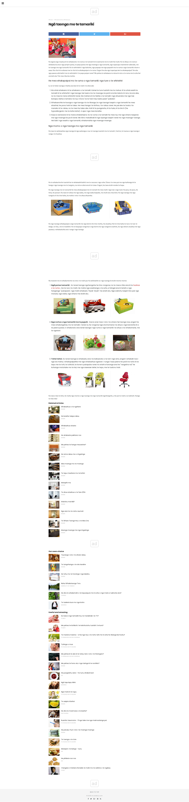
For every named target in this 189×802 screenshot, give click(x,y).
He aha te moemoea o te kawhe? (74, 711)
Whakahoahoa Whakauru (62, 20)
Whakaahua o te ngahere (71, 407)
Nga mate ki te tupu (68, 692)
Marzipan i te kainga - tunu (71, 749)
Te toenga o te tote (68, 739)
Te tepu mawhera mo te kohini (73, 473)
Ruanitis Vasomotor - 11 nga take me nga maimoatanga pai (84, 720)
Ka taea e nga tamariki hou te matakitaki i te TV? (80, 616)
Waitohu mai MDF (68, 502)
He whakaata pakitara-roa (71, 435)
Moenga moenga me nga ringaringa (75, 530)
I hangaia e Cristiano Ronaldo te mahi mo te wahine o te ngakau (85, 768)
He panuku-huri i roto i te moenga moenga (77, 730)
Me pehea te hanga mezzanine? (73, 445)
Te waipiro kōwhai (68, 701)
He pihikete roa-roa (68, 758)
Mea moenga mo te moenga (72, 464)
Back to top (94, 792)
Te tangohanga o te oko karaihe (73, 564)
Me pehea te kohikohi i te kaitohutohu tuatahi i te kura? (82, 625)
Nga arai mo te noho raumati (72, 511)
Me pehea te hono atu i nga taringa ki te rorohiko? (80, 663)
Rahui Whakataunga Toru (70, 583)
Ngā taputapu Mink (68, 682)
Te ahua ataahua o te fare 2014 (73, 492)
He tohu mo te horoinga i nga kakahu (75, 574)
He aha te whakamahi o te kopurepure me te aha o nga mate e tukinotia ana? (91, 593)
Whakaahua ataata (68, 426)
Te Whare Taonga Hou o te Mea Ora (75, 521)
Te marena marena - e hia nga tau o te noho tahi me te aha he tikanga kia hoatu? (93, 635)
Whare (51, 20)
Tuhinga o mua (67, 644)
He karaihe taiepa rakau (70, 416)
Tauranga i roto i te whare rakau (73, 555)
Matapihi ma (66, 483)
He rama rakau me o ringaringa (73, 454)
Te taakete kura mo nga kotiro (72, 602)
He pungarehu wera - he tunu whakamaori (77, 673)
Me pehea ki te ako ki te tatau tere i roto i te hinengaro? (82, 654)
